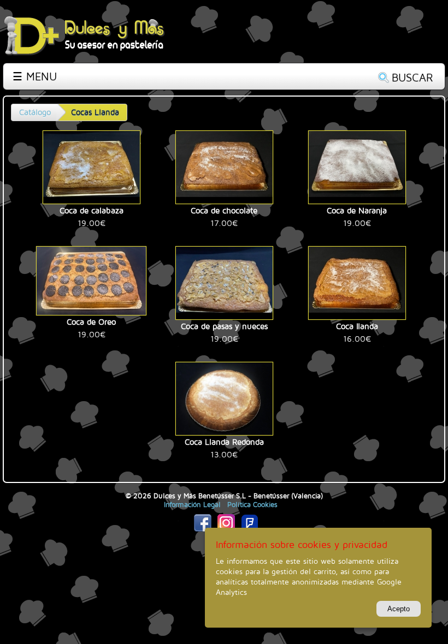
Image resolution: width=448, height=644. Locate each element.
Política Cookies (252, 504)
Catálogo (35, 112)
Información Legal (192, 504)
